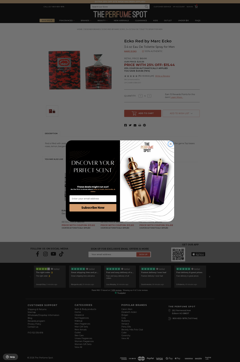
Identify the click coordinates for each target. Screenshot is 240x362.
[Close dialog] (170, 143)
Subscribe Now (92, 208)
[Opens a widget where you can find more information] (10, 357)
